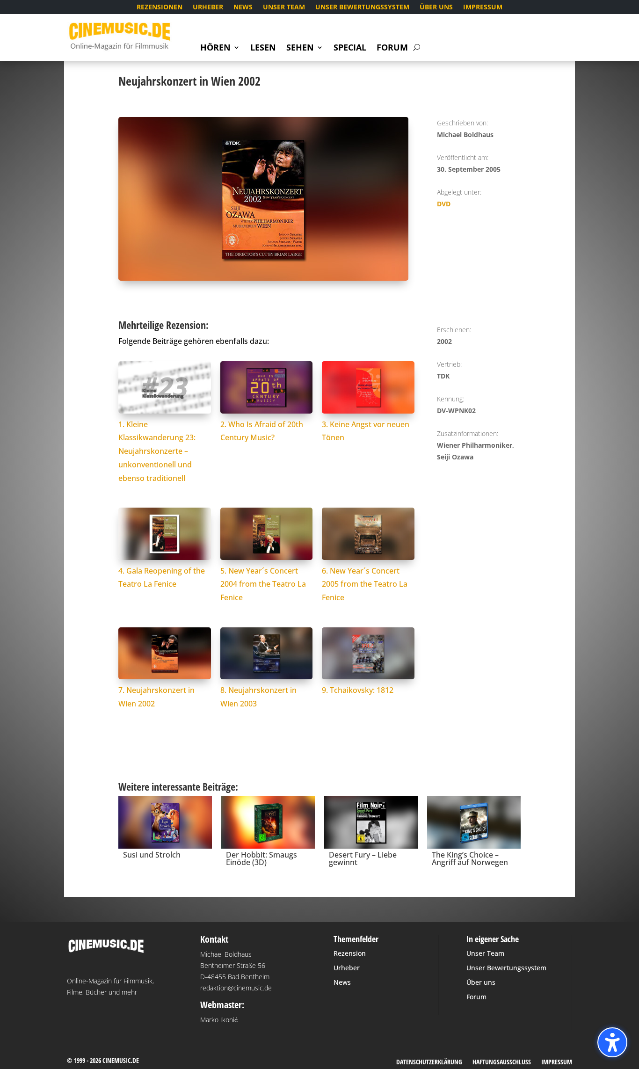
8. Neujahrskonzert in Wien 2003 (258, 697)
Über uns (436, 7)
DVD (443, 203)
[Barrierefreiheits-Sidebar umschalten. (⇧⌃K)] (612, 1042)
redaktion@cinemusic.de (236, 987)
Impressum (482, 7)
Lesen (263, 48)
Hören (215, 48)
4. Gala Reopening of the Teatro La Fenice (161, 577)
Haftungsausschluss (501, 1062)
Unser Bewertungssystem (362, 7)
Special (350, 48)
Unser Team (284, 7)
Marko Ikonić (219, 1019)
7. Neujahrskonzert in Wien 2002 (156, 697)
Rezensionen (159, 7)
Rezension (350, 953)
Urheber (208, 7)
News (243, 7)
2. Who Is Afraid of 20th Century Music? (261, 431)
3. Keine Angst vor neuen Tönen (365, 431)
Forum (392, 48)
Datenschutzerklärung (429, 1062)
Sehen (300, 48)
